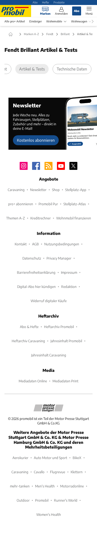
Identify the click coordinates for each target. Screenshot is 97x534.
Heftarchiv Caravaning (28, 341)
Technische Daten (72, 69)
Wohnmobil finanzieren (73, 218)
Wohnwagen (79, 21)
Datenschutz (31, 258)
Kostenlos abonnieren (36, 140)
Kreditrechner (40, 218)
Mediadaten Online (33, 381)
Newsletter (38, 190)
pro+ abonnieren (20, 204)
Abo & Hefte (29, 327)
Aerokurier (20, 458)
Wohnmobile (54, 21)
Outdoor (23, 500)
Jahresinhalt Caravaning (48, 355)
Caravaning (16, 190)
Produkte (59, 2)
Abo (35, 2)
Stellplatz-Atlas (74, 204)
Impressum (69, 272)
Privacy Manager (59, 258)
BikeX (77, 458)
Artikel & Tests (32, 69)
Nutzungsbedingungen (61, 244)
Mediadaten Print (65, 381)
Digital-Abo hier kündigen (36, 286)
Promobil (41, 500)
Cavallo (39, 472)
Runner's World (65, 500)
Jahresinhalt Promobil (66, 341)
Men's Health (45, 486)
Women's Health (48, 514)
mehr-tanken (20, 486)
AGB (35, 244)
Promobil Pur (48, 204)
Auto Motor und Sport (50, 458)
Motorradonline (72, 486)
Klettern (77, 472)
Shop (56, 190)
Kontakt (21, 244)
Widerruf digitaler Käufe (49, 301)
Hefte (45, 2)
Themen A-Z (15, 218)
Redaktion (69, 286)
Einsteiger (35, 21)
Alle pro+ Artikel (14, 21)
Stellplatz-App (75, 190)
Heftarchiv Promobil (59, 327)
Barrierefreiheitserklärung (36, 272)
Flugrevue (57, 472)
